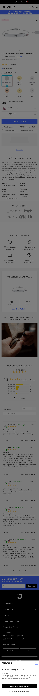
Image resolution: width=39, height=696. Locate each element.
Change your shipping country (19, 691)
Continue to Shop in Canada (19, 686)
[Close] (36, 663)
